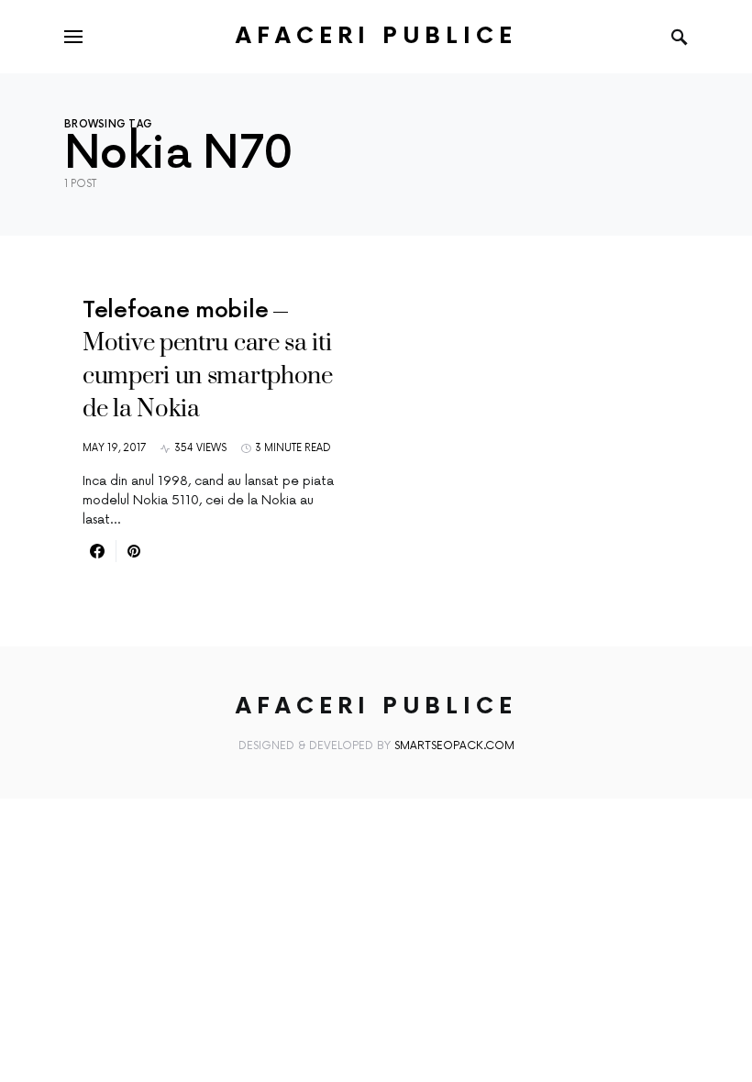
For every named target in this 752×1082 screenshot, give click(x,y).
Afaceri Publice (376, 36)
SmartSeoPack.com (454, 746)
